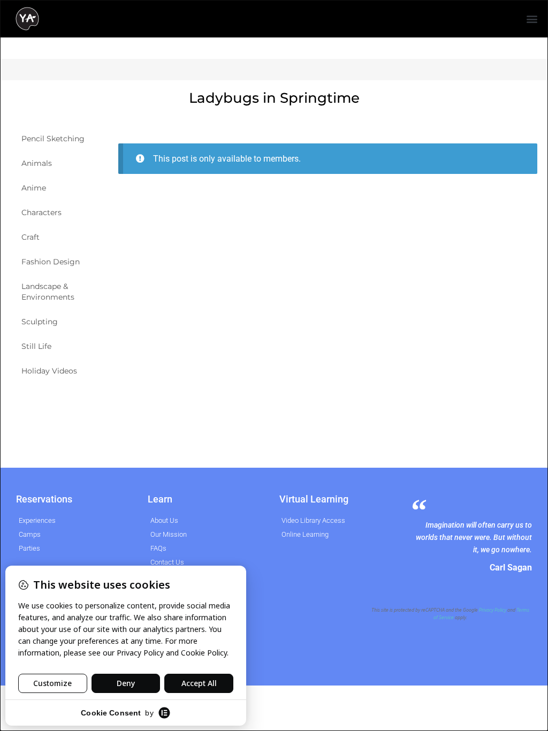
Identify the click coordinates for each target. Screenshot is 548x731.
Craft (30, 237)
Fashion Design (50, 261)
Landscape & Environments (47, 291)
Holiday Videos (49, 371)
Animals (36, 163)
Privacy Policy (492, 610)
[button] (532, 19)
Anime (33, 188)
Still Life (36, 346)
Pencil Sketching (53, 138)
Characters (41, 212)
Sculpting (39, 321)
